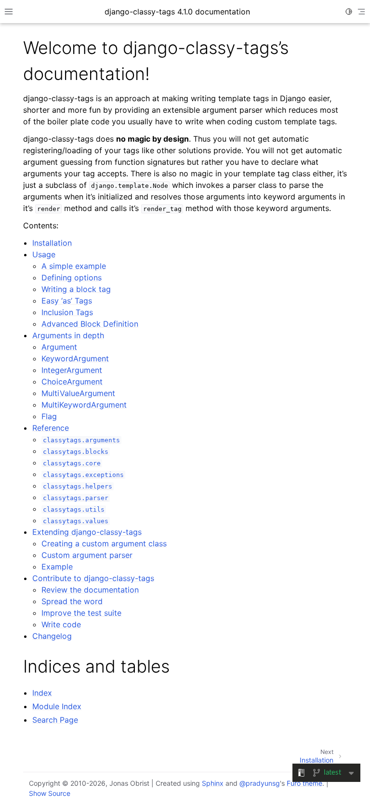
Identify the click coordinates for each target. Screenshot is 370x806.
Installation (52, 243)
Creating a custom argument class (104, 543)
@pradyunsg (259, 783)
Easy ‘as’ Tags (66, 300)
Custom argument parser (86, 555)
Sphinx (213, 783)
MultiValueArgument (78, 393)
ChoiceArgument (72, 381)
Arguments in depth (68, 335)
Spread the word (72, 601)
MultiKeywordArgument (84, 405)
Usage (43, 254)
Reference (50, 428)
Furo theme (304, 783)
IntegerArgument (71, 370)
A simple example (73, 266)
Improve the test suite (81, 613)
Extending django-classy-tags (87, 532)
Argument (59, 347)
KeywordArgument (75, 358)
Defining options (71, 277)
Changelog (52, 636)
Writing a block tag (76, 289)
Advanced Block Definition (89, 324)
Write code (61, 624)
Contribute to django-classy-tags (93, 578)
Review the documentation (90, 590)
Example (57, 566)
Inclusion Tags (67, 312)
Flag (49, 416)
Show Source (49, 793)
